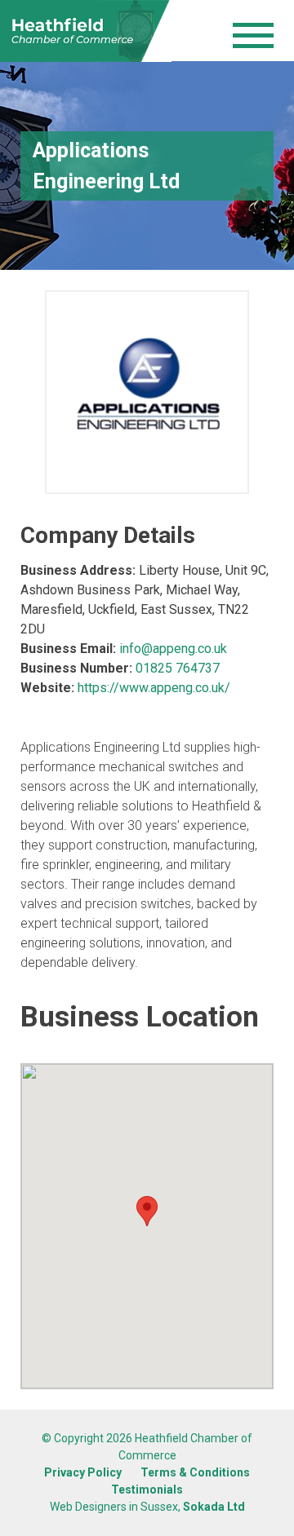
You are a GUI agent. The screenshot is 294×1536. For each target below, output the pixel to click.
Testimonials (147, 1489)
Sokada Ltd (214, 1506)
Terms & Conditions (195, 1472)
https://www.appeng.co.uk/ (154, 687)
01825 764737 (178, 668)
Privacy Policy (83, 1472)
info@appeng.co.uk (173, 648)
